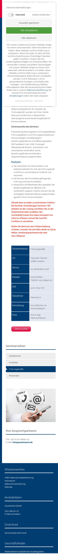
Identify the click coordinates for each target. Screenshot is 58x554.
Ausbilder (13, 362)
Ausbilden (22, 551)
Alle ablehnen (29, 38)
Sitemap (8, 487)
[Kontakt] (31, 405)
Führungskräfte (16, 369)
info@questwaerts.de (23, 442)
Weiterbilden (11, 551)
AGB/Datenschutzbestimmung (19, 477)
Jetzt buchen (21, 329)
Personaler (14, 376)
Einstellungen (16, 96)
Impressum (10, 481)
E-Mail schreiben (12, 514)
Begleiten (39, 551)
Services (31, 551)
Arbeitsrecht (15, 356)
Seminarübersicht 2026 (15, 533)
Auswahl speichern (29, 22)
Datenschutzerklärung (15, 484)
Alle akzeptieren (29, 30)
